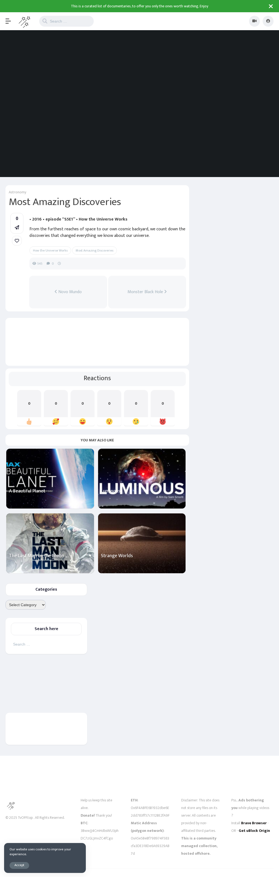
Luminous (110, 491)
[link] (17, 241)
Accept (19, 865)
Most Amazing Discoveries (94, 250)
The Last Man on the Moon (36, 556)
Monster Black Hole (146, 292)
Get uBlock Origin (254, 831)
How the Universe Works (50, 250)
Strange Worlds (117, 556)
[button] (10, 21)
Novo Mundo (69, 292)
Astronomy (17, 192)
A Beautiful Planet (27, 491)
